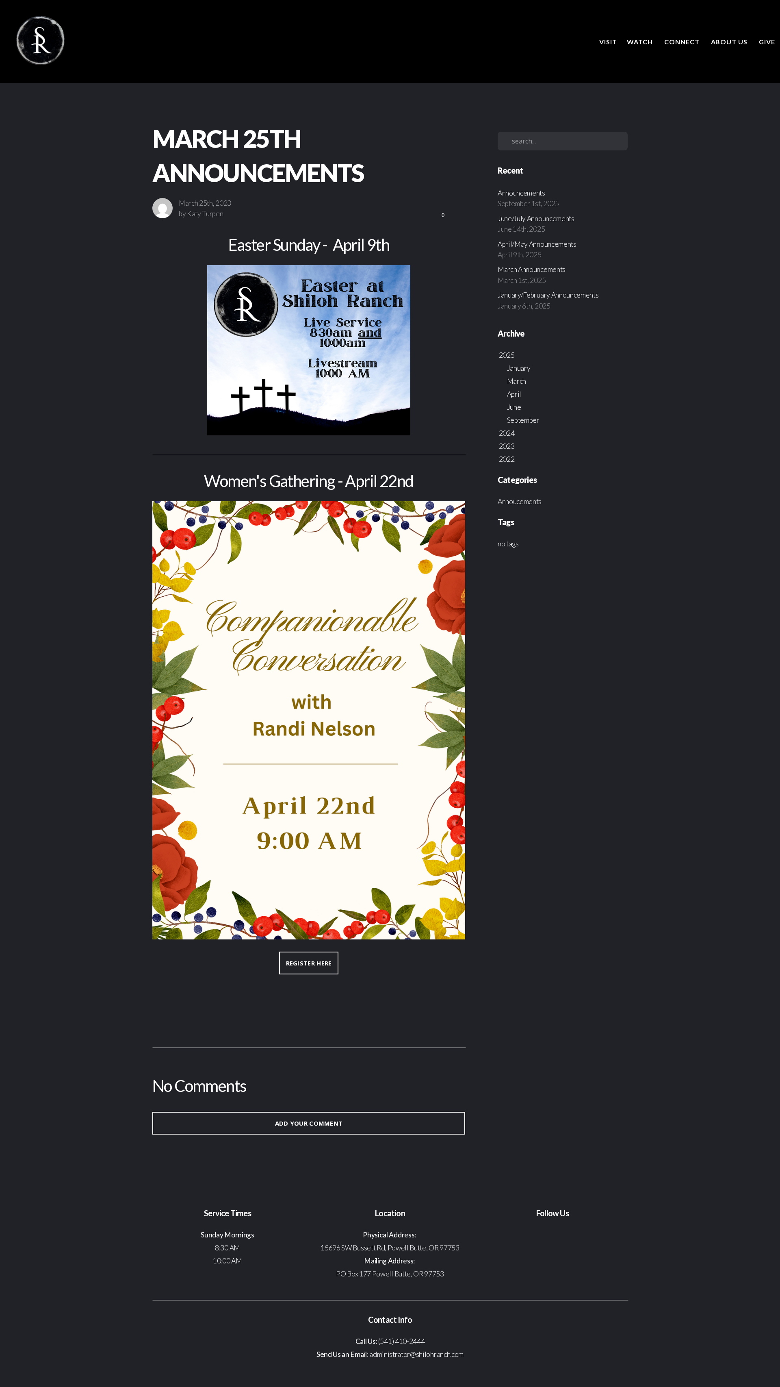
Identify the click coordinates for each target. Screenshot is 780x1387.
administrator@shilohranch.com (416, 1354)
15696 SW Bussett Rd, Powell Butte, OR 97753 (390, 1248)
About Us (730, 42)
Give (767, 42)
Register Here (309, 963)
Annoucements (520, 501)
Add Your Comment (309, 1123)
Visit (608, 42)
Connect (682, 42)
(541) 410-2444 (401, 1341)
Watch (640, 42)
